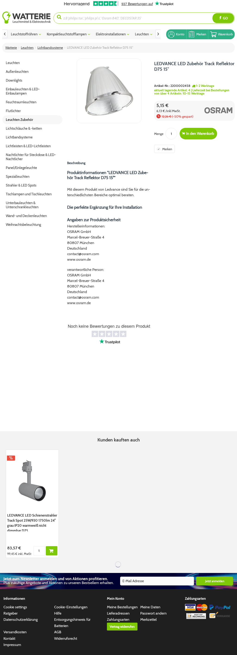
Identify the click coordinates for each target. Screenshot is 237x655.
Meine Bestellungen (122, 607)
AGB (57, 632)
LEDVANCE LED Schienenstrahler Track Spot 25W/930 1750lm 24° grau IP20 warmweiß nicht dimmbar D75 (32, 522)
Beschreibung (76, 163)
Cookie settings (15, 607)
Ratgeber (10, 613)
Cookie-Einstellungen (70, 607)
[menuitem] (27, 18)
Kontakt (9, 638)
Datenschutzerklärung (20, 619)
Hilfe (57, 613)
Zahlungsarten (118, 619)
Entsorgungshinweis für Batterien (72, 622)
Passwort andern (153, 613)
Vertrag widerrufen (122, 626)
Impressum (12, 645)
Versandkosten (15, 632)
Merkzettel (148, 619)
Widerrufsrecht (65, 638)
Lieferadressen (118, 613)
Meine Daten (150, 607)
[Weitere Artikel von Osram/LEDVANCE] (214, 110)
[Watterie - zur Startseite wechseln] (26, 18)
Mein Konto (115, 599)
